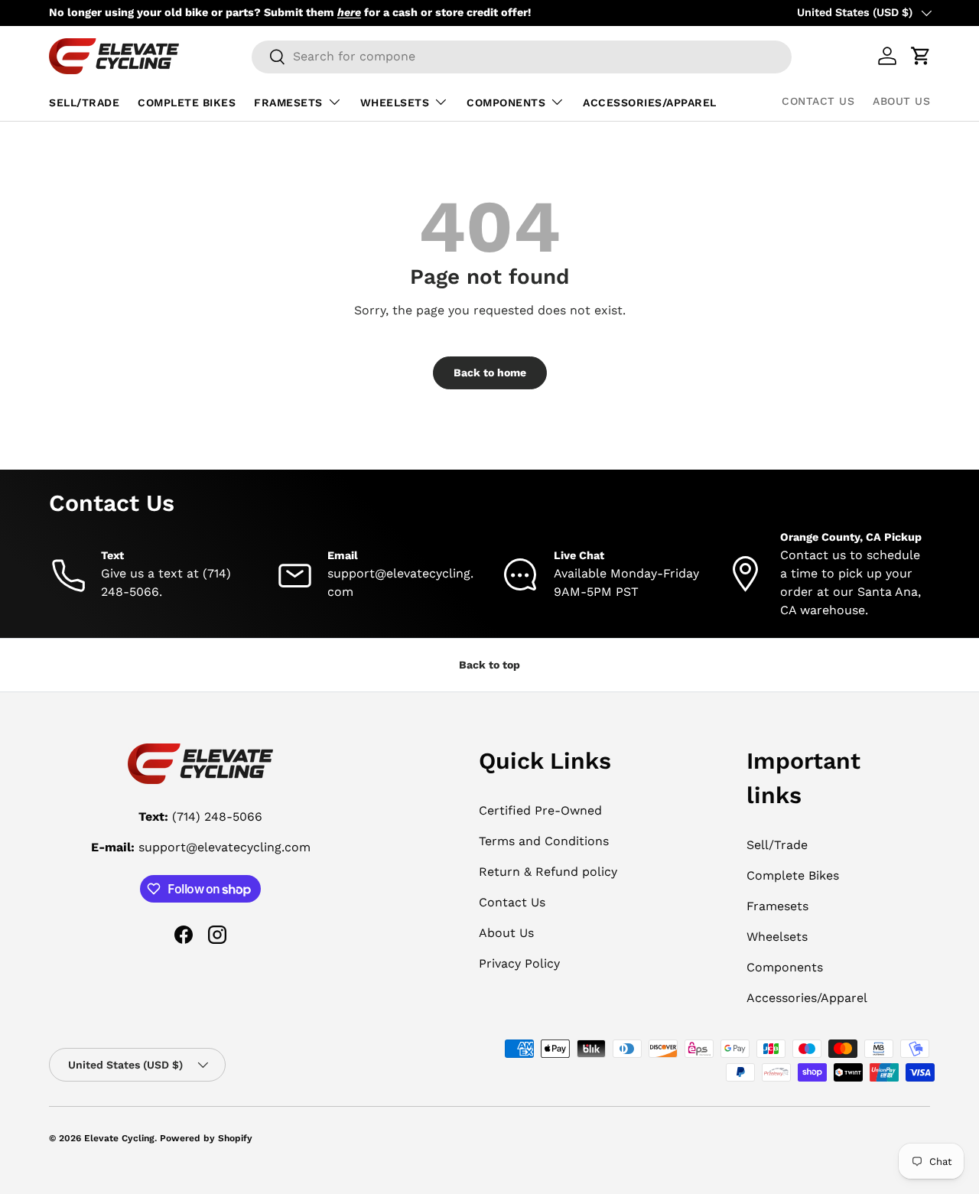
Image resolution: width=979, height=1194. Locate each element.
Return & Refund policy (548, 871)
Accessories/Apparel (650, 102)
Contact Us (818, 101)
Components (506, 102)
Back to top (489, 665)
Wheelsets (395, 102)
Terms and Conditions (544, 841)
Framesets (288, 102)
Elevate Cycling (119, 1138)
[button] (921, 56)
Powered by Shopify (206, 1138)
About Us (901, 101)
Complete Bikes (187, 102)
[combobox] (522, 56)
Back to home (490, 372)
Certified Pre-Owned (540, 810)
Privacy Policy (519, 963)
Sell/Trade (84, 102)
